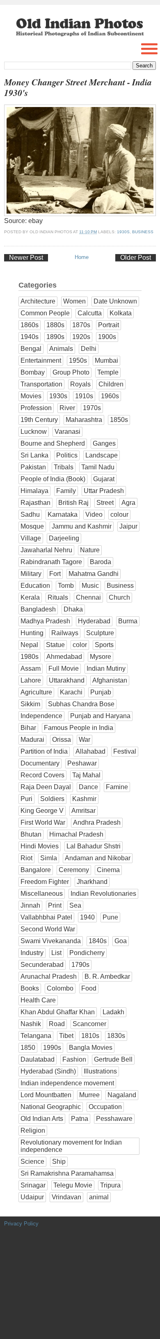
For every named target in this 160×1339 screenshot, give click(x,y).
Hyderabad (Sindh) (48, 1071)
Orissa (61, 739)
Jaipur (128, 526)
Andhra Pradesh (97, 822)
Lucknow (34, 431)
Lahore (31, 680)
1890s (55, 336)
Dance (88, 786)
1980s (30, 656)
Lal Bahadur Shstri (93, 846)
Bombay (33, 372)
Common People (45, 313)
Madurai (32, 739)
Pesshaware (114, 1118)
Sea (75, 905)
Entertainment (41, 360)
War (84, 739)
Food (88, 988)
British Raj (73, 502)
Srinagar (33, 1185)
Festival (124, 751)
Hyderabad (94, 621)
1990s (52, 1047)
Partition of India (44, 751)
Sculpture (100, 632)
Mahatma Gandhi (94, 573)
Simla (48, 858)
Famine (117, 786)
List (56, 952)
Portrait (108, 324)
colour (119, 514)
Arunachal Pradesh (49, 976)
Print (55, 905)
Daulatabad (38, 1059)
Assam (31, 668)
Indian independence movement (67, 1083)
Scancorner (89, 1023)
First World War (43, 822)
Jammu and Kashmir (82, 526)
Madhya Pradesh (45, 621)
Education (35, 585)
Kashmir (84, 798)
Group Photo (71, 372)
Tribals (63, 467)
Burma (127, 621)
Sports (104, 644)
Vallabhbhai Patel (46, 917)
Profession (36, 407)
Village (31, 538)
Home (82, 257)
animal (99, 1197)
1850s (119, 419)
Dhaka (73, 609)
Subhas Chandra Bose (81, 704)
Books (30, 988)
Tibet (66, 1035)
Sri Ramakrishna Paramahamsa (67, 1173)
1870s (81, 324)
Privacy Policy (21, 1224)
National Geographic (51, 1106)
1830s (116, 1035)
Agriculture (36, 692)
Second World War (48, 929)
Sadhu (30, 514)
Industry (32, 952)
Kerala (30, 597)
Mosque (32, 526)
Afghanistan (109, 680)
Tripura (110, 1185)
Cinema (108, 869)
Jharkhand (92, 881)
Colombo (60, 988)
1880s (55, 324)
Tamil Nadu (97, 467)
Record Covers (42, 775)
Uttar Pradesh (104, 490)
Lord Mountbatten (46, 1094)
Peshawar (82, 763)
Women (74, 301)
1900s (107, 336)
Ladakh (113, 1012)
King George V (42, 810)
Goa (120, 940)
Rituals (58, 597)
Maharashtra (84, 419)
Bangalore (36, 869)
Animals (61, 348)
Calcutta (90, 313)
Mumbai (106, 360)
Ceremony (74, 869)
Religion (33, 1130)
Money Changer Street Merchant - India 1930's (78, 87)
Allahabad (90, 751)
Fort (55, 573)
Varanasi (67, 431)
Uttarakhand (67, 680)
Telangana (36, 1035)
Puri (26, 798)
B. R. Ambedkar (107, 976)
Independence (41, 715)
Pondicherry (87, 952)
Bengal (31, 348)
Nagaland (121, 1094)
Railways (64, 632)
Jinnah (30, 905)
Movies (31, 396)
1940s (30, 336)
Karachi (71, 692)
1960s (110, 396)
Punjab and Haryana (100, 715)
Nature (90, 550)
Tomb (66, 585)
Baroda (100, 561)
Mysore (100, 656)
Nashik (31, 1023)
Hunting (32, 632)
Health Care (38, 1000)
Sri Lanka (34, 455)
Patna (79, 1118)
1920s (81, 336)
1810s (90, 1035)
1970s (92, 407)
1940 (87, 917)
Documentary (40, 763)
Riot (26, 858)
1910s (84, 396)
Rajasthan (35, 502)
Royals (80, 384)
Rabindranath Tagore (51, 561)
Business (142, 232)
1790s (80, 964)
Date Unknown (115, 301)
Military (31, 573)
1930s (123, 232)
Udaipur (32, 1197)
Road (57, 1023)
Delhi (88, 348)
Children (110, 384)
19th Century (39, 419)
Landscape (101, 455)
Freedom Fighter (45, 881)
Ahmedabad (64, 656)
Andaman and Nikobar (97, 858)
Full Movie (63, 668)
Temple (108, 372)
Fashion (74, 1059)
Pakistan (33, 467)
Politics (67, 455)
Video (94, 514)
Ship (59, 1161)
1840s (98, 940)
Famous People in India (78, 727)
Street (105, 502)
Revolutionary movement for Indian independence (71, 1146)
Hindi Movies (40, 846)
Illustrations (100, 1071)
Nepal (29, 644)
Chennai (88, 597)
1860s (30, 324)
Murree (89, 1094)
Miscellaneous (42, 893)
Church (119, 597)
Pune (110, 917)
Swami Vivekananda (51, 940)
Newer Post (26, 257)
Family (66, 490)
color (80, 644)
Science (32, 1161)
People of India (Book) (53, 478)
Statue (55, 644)
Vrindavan (66, 1197)
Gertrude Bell (113, 1059)
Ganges (104, 443)
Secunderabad (42, 964)
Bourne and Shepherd (53, 443)
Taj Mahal (86, 775)
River (67, 407)
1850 (28, 1047)
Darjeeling (64, 538)
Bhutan (31, 834)
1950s (78, 360)
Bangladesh (38, 609)
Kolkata (121, 313)
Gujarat (103, 478)
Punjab (100, 692)
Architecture (38, 301)
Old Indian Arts (42, 1118)
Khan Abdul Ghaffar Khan (58, 1012)
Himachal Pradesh (76, 834)
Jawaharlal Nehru (46, 550)
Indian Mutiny (106, 668)
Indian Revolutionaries (103, 893)
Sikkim (30, 704)
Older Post (135, 257)
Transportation (41, 384)
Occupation (105, 1106)
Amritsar (83, 810)
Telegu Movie (72, 1185)
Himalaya (34, 490)
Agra (128, 502)
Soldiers (52, 798)
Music (90, 585)
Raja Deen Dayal (46, 786)
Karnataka (63, 514)
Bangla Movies (90, 1047)
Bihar (28, 727)
